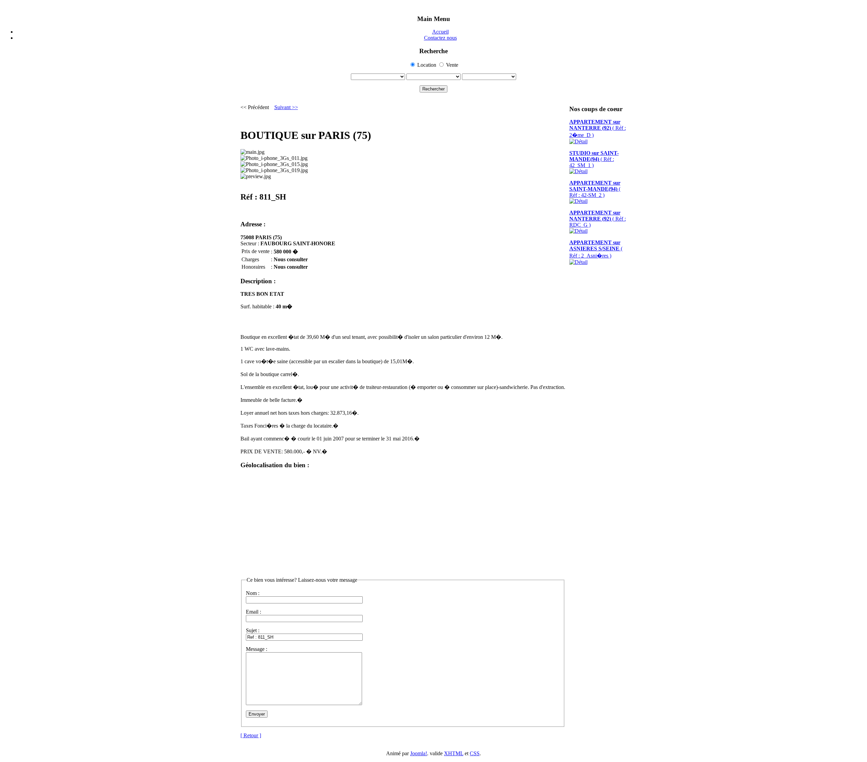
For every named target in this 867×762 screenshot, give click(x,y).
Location (426, 65)
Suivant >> (286, 107)
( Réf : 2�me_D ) (597, 128)
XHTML (453, 753)
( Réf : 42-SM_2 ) (594, 189)
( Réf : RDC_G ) (597, 219)
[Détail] (578, 141)
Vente (452, 65)
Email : (253, 612)
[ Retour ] (250, 735)
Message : (256, 649)
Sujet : (252, 630)
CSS (475, 753)
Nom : (252, 593)
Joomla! (418, 753)
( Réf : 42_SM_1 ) (594, 159)
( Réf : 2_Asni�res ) (595, 249)
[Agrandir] (252, 152)
